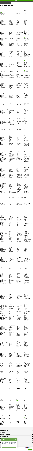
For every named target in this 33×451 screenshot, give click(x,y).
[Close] (15, 439)
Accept (30, 449)
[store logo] (7, 3)
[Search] (32, 3)
